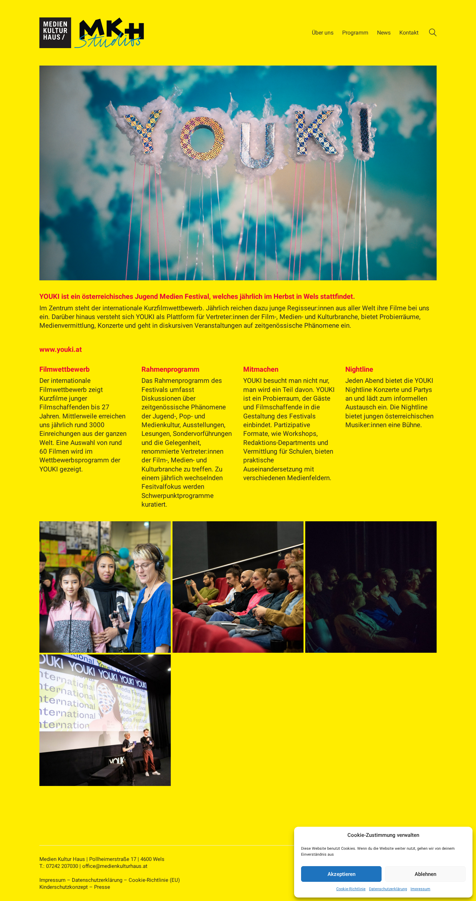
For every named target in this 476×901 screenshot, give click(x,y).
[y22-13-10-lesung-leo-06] (371, 587)
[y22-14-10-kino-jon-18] (238, 587)
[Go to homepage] (91, 32)
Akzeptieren (341, 874)
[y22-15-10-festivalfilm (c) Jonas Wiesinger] (105, 587)
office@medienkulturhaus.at (114, 866)
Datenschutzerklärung (388, 889)
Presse (102, 887)
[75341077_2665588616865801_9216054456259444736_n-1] (105, 720)
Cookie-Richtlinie (351, 889)
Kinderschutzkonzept (63, 887)
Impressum (420, 889)
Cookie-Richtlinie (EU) (154, 880)
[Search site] (433, 33)
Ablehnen (425, 874)
